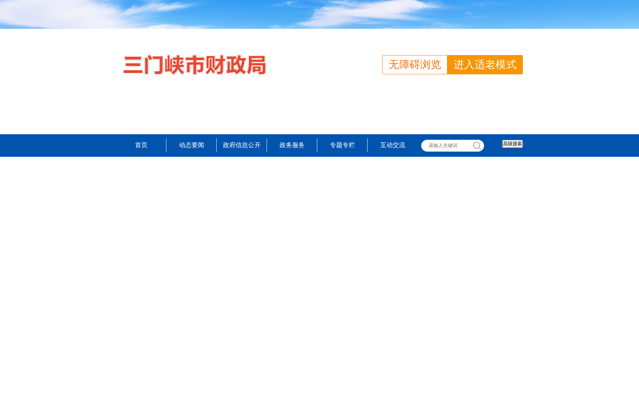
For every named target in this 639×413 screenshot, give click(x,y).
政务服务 (292, 145)
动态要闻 (191, 145)
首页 (141, 145)
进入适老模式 (485, 64)
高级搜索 (512, 143)
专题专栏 (342, 145)
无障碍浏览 (415, 64)
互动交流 (392, 145)
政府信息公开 (242, 145)
